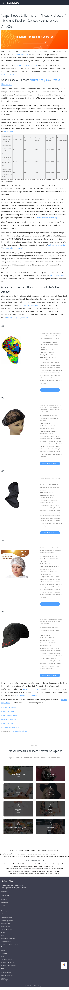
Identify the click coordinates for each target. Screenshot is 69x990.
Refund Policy (5, 923)
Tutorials (4, 954)
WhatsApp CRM (6, 972)
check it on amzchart (50, 390)
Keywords (4, 902)
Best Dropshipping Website (17, 317)
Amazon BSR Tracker (31, 689)
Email (38, 851)
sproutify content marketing (46, 218)
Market (3, 908)
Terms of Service (6, 929)
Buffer (44, 851)
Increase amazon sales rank (9, 727)
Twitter (20, 851)
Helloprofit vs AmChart (8, 707)
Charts (3, 905)
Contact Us (4, 932)
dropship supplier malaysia (18, 731)
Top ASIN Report (6, 959)
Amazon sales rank (20, 54)
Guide (3, 951)
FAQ (2, 935)
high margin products (56, 245)
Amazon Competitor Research (10, 944)
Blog (2, 956)
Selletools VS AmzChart (8, 719)
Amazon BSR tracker (7, 711)
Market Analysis (39, 80)
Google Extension (6, 941)
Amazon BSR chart (7, 723)
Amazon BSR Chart (57, 275)
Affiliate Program (6, 918)
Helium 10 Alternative (8, 938)
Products (4, 899)
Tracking (4, 911)
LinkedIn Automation (7, 975)
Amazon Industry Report (9, 965)
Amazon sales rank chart (29, 305)
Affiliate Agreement (7, 920)
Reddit (27, 851)
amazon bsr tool (10, 131)
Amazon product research (9, 715)
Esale (3, 978)
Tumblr (33, 851)
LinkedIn (50, 851)
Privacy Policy (5, 926)
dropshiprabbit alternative (26, 695)
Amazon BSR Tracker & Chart (25, 65)
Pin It (56, 851)
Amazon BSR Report (7, 962)
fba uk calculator (7, 74)
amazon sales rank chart (12, 248)
